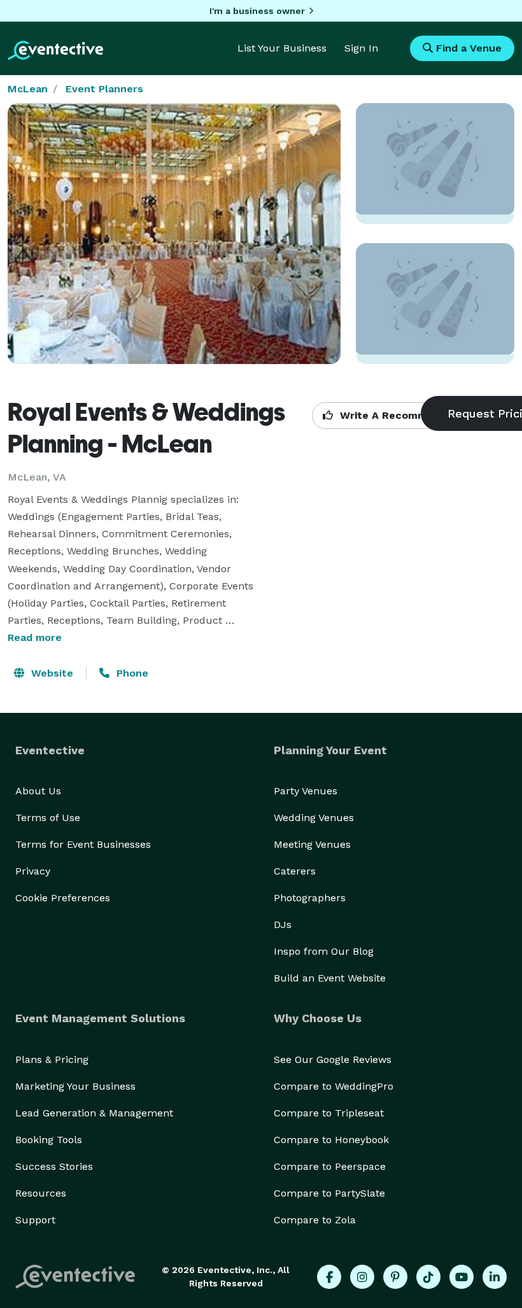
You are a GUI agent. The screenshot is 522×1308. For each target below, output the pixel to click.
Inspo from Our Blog (324, 951)
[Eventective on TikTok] (428, 1277)
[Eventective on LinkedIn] (495, 1277)
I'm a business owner (257, 11)
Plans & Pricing (51, 1059)
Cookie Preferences (62, 898)
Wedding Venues (314, 818)
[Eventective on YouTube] (461, 1277)
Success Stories (54, 1166)
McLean (28, 89)
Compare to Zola (315, 1220)
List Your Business (282, 48)
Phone (130, 673)
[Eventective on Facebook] (329, 1277)
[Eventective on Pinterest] (395, 1277)
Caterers (295, 871)
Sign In (361, 48)
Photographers (310, 898)
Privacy (32, 871)
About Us (38, 791)
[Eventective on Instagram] (362, 1277)
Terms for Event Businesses (83, 844)
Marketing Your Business (75, 1086)
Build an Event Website (330, 978)
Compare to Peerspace (330, 1166)
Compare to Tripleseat (329, 1113)
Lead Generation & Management (94, 1113)
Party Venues (305, 791)
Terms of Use (47, 818)
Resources (40, 1193)
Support (35, 1220)
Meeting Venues (312, 844)
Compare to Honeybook (331, 1140)
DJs (283, 924)
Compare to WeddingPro (333, 1086)
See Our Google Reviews (333, 1059)
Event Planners (104, 89)
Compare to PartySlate (329, 1193)
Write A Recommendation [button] (405, 415)
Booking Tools (48, 1140)
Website (50, 673)
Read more (35, 637)
